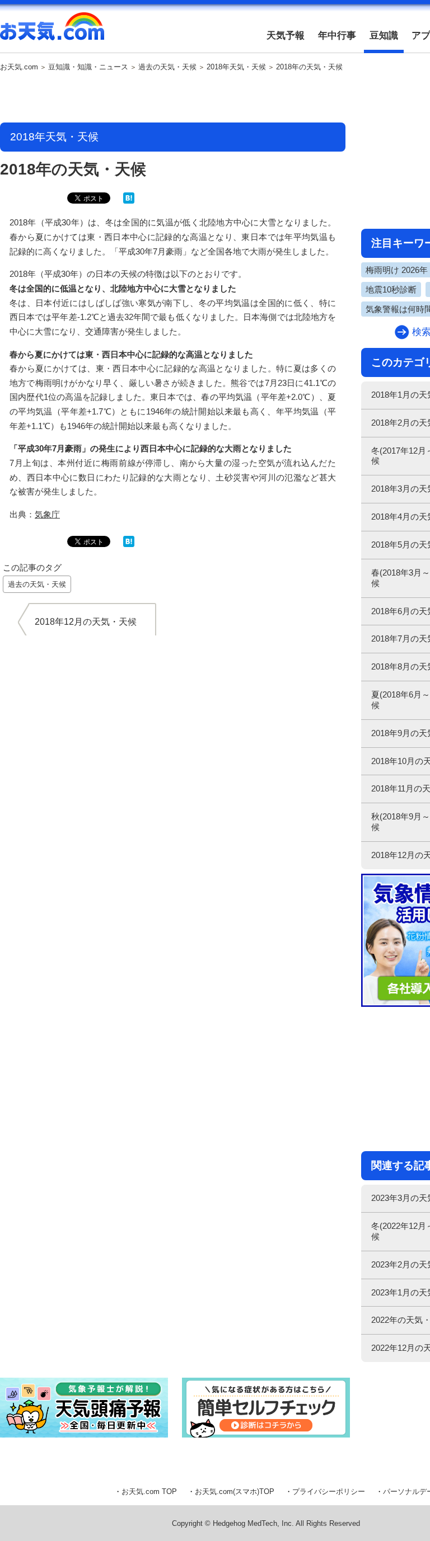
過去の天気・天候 (167, 67)
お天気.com (52, 32)
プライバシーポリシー (328, 1491)
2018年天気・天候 (236, 67)
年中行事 (337, 35)
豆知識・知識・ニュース (88, 67)
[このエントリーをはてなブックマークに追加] (128, 201)
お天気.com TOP (149, 1491)
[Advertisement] (173, 98)
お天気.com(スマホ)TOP (234, 1491)
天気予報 (286, 35)
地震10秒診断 (391, 289)
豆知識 (384, 35)
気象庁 (47, 514)
